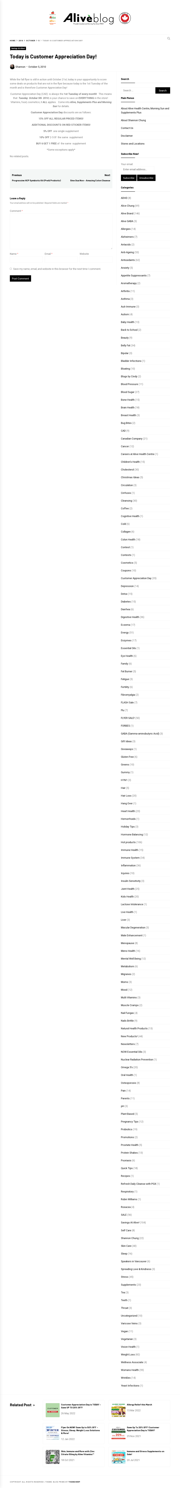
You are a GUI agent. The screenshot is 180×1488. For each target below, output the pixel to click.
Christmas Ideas (130, 477)
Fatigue (125, 679)
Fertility (125, 687)
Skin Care (126, 1245)
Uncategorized (129, 1315)
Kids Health (127, 896)
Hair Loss (126, 795)
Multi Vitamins (129, 997)
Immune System (130, 857)
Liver (123, 919)
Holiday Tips (128, 826)
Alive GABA (127, 221)
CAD (123, 430)
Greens (125, 764)
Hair (123, 787)
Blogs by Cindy (129, 376)
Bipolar (125, 353)
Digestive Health (130, 617)
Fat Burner (126, 671)
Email (48, 253)
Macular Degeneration (133, 927)
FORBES (125, 725)
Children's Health (130, 461)
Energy (125, 632)
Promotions (127, 1137)
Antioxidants (128, 260)
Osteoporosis (128, 1082)
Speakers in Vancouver (134, 1261)
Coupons (126, 570)
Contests (126, 555)
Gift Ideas (126, 741)
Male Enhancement (131, 935)
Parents (125, 1098)
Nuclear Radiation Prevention (137, 1059)
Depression (127, 586)
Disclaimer (127, 135)
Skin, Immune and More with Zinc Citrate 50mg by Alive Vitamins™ (77, 1452)
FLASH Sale (127, 702)
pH (122, 1106)
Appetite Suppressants (134, 275)
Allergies (126, 228)
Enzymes (126, 640)
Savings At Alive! (18, 48)
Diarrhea (125, 609)
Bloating (125, 368)
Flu (122, 710)
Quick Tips (127, 1168)
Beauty (125, 337)
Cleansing (126, 500)
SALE (124, 1214)
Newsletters (128, 1044)
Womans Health (130, 1370)
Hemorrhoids (128, 818)
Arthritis (125, 291)
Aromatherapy (129, 283)
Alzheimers (127, 236)
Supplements (128, 1284)
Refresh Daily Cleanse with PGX (138, 1183)
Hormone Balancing (132, 834)
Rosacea (126, 1207)
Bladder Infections (131, 360)
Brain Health (127, 407)
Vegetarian (127, 1339)
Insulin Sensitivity (131, 880)
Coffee (125, 508)
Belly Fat (125, 345)
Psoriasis (126, 1160)
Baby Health (127, 322)
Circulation (127, 485)
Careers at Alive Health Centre (137, 454)
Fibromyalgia (128, 694)
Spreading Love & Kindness (136, 1269)
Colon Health (128, 539)
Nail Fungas (127, 1012)
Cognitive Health (130, 516)
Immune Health (129, 849)
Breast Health (128, 415)
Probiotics (126, 1129)
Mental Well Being (131, 958)
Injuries (125, 873)
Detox (124, 593)
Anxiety (125, 267)
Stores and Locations (133, 143)
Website (84, 253)
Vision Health (128, 1346)
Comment (16, 210)
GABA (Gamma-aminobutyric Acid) (140, 733)
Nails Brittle (127, 1020)
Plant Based (127, 1113)
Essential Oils (128, 648)
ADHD (124, 197)
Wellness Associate (132, 1362)
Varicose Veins (129, 1323)
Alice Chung (127, 205)
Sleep (124, 1253)
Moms (124, 982)
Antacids (126, 244)
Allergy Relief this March (139, 1404)
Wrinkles (126, 1377)
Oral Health (127, 1075)
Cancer (125, 446)
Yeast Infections (130, 1385)
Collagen (126, 531)
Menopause (127, 943)
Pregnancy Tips (129, 1121)
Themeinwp (74, 1482)
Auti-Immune (128, 306)
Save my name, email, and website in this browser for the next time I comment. (57, 268)
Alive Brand (127, 213)
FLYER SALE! (128, 717)
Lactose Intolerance (132, 904)
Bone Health (128, 399)
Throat (124, 1307)
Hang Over (127, 803)
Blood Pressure (129, 384)
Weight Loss (128, 1354)
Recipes (125, 1175)
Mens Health (128, 950)
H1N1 (124, 780)
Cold (123, 523)
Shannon (20, 66)
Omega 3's (127, 1067)
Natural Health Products (134, 1028)
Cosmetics (127, 562)
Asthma (125, 298)
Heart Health (128, 811)
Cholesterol (127, 469)
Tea (123, 1292)
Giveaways (127, 749)
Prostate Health (129, 1144)
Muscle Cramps (130, 1005)
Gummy (125, 772)
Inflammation (128, 865)
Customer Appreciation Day (136, 578)
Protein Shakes (129, 1152)
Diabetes (126, 601)
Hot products (128, 842)
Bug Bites (126, 423)
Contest (125, 547)
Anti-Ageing (127, 252)
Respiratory (127, 1191)
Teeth (124, 1300)
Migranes (126, 974)
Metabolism (127, 966)
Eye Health (127, 655)
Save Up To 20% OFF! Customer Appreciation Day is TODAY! (143, 1429)
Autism (125, 314)
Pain (123, 1090)
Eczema (125, 624)
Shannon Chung (130, 1238)
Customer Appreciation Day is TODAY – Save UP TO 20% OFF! (81, 1406)
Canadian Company (131, 438)
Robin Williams (129, 1199)
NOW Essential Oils (131, 1051)
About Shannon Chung (133, 120)
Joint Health (127, 888)
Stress (124, 1276)
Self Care (126, 1230)
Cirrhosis (126, 492)
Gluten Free (127, 756)
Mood (124, 989)
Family (124, 663)
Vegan (124, 1331)
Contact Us (127, 128)
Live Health (127, 912)
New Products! (129, 1036)
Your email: (127, 164)
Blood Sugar (127, 392)
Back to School (129, 329)
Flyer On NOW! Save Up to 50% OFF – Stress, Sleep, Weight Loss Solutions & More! (80, 1430)
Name (14, 253)
